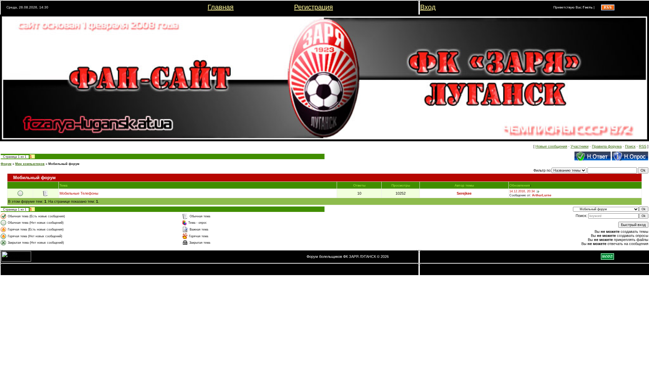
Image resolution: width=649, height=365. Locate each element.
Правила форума (607, 146)
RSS (642, 146)
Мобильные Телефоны (78, 193)
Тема (63, 185)
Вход (428, 7)
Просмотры (400, 185)
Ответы (359, 185)
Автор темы (464, 185)
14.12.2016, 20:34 (522, 191)
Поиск (630, 146)
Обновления (519, 185)
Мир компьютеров (30, 164)
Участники (579, 146)
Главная (221, 7)
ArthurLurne (541, 195)
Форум (6, 164)
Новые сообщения (551, 146)
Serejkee (464, 193)
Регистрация (313, 7)
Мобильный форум (63, 164)
